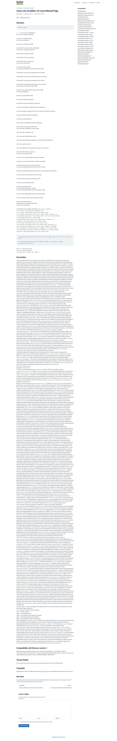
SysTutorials (55, 737)
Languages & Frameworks (84, 26)
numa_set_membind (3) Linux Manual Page (61, 686)
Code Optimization (82, 17)
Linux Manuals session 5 (84, 40)
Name (21, 718)
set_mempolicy (28, 679)
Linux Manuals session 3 (29, 8)
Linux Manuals (91, 2)
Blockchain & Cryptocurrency (84, 15)
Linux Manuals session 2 (84, 34)
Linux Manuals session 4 (84, 38)
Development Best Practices (84, 23)
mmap (69, 274)
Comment (21, 698)
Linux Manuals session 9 (84, 46)
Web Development (82, 63)
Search (98, 2)
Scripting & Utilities (82, 54)
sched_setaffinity (34, 428)
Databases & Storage (83, 19)
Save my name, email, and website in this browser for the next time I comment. (36, 721)
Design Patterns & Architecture (85, 21)
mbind (43, 679)
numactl (52, 281)
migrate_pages (56, 622)
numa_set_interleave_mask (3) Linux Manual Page (31, 686)
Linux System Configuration (84, 48)
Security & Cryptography (83, 56)
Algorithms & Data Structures (84, 13)
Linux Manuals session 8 (84, 44)
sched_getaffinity (20, 535)
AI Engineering (81, 11)
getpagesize (33, 532)
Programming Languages (84, 52)
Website (57, 718)
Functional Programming (84, 24)
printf (22, 641)
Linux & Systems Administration (85, 28)
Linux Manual (20, 13)
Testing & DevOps (82, 61)
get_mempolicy (68, 528)
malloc (64, 442)
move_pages (21, 620)
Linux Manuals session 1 (84, 32)
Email (39, 718)
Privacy (63, 737)
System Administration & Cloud (85, 58)
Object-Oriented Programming (85, 50)
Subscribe (84, 2)
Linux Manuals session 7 (84, 42)
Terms (59, 737)
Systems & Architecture (83, 60)
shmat (63, 274)
